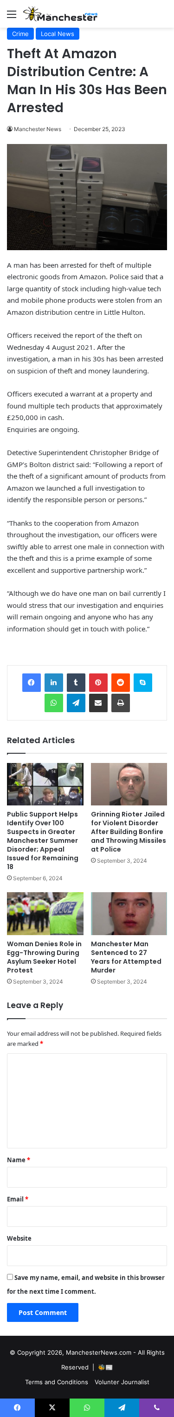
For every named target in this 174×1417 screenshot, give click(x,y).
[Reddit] (120, 682)
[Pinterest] (98, 682)
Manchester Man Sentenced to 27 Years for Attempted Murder (126, 957)
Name (18, 1160)
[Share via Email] (98, 703)
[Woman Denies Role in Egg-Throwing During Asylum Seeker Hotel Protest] (45, 913)
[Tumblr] (76, 682)
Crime (20, 33)
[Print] (120, 703)
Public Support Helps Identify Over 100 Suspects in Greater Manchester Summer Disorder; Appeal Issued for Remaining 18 (42, 840)
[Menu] (11, 17)
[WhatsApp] (54, 703)
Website (19, 1238)
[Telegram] (76, 703)
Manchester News (37, 129)
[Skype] (143, 682)
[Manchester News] (60, 13)
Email (17, 1199)
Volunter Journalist (122, 1382)
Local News (57, 33)
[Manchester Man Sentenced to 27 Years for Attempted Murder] (129, 913)
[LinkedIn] (54, 682)
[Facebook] (31, 682)
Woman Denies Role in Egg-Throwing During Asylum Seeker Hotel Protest (44, 957)
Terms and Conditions (56, 1382)
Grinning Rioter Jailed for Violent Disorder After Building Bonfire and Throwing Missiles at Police (128, 832)
